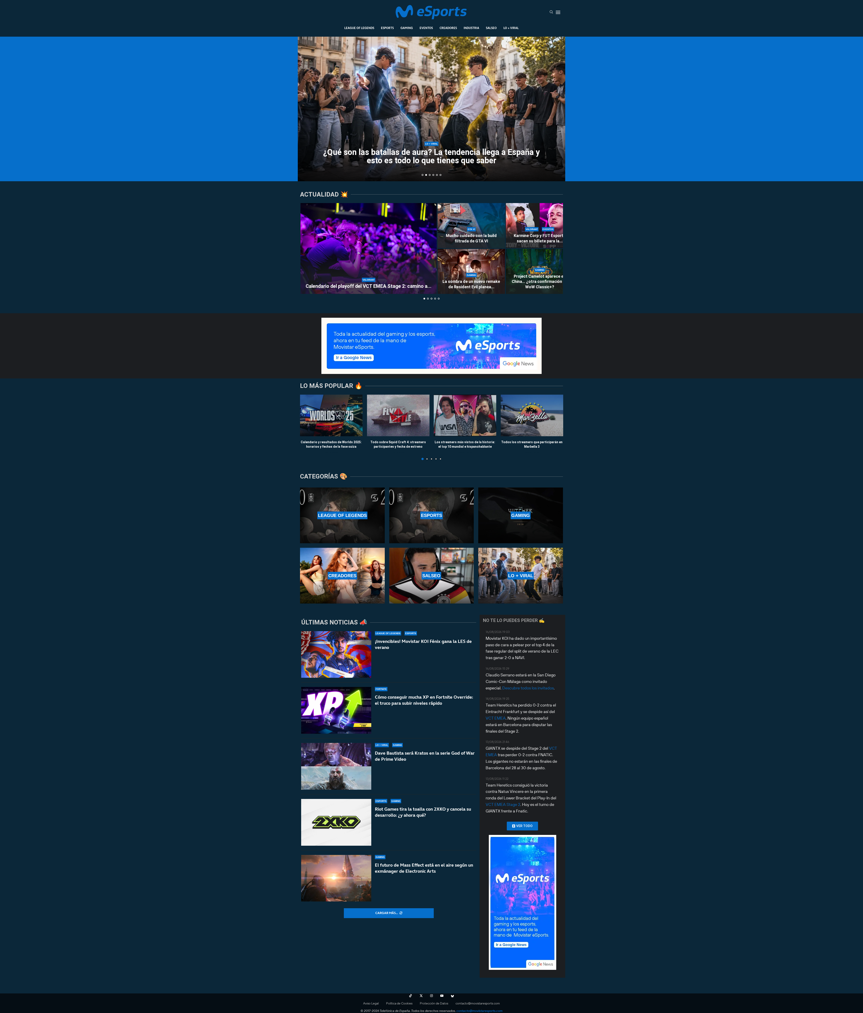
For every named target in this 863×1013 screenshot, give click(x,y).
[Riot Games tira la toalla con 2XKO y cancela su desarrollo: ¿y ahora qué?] (336, 822)
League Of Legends (359, 28)
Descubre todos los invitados (528, 688)
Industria (471, 28)
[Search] (551, 12)
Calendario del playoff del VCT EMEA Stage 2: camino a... (369, 286)
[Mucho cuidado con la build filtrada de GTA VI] (471, 225)
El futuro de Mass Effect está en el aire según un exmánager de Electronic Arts (424, 868)
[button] (306, 108)
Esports (387, 28)
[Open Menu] (558, 12)
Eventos (426, 28)
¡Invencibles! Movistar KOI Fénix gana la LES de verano (423, 644)
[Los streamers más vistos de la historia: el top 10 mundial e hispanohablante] (465, 415)
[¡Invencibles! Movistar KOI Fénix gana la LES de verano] (336, 654)
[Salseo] (431, 576)
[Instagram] (431, 995)
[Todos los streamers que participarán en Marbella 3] (532, 415)
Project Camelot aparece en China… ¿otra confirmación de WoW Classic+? (540, 281)
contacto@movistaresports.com (478, 1003)
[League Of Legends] (342, 515)
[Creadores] (342, 576)
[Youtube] (441, 995)
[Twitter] (421, 995)
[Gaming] (520, 515)
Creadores (448, 28)
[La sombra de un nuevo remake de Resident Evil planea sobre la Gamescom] (471, 271)
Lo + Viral (511, 28)
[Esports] (431, 515)
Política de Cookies (399, 1003)
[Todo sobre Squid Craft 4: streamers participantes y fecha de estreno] (398, 415)
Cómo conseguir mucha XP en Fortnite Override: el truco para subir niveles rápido (424, 700)
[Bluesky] (452, 995)
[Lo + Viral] (520, 576)
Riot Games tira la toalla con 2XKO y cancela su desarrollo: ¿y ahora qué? (423, 812)
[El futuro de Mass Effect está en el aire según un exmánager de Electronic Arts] (336, 878)
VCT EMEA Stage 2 (503, 804)
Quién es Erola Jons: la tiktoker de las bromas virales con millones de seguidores (431, 156)
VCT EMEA (496, 718)
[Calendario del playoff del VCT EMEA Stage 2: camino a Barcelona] (368, 248)
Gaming (406, 28)
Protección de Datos (434, 1003)
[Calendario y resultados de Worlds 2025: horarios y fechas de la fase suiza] (331, 415)
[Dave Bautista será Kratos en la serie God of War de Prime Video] (336, 766)
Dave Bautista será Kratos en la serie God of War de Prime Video (425, 756)
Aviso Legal (371, 1003)
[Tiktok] (410, 995)
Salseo (491, 28)
